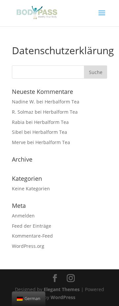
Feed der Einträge (31, 226)
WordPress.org (28, 246)
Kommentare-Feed (32, 236)
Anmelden (23, 215)
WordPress (63, 297)
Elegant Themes (62, 289)
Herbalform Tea (62, 101)
